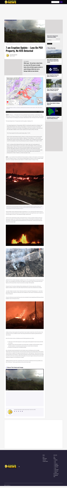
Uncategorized (56, 475)
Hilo (55, 461)
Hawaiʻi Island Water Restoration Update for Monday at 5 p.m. (53, 75)
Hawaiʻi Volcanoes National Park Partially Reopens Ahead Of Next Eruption (53, 61)
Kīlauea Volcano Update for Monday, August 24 (53, 103)
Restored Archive (56, 473)
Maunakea (56, 464)
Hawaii (55, 458)
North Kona (56, 466)
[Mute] (39, 111)
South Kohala (56, 469)
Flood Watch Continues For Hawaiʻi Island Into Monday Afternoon (53, 117)
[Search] (61, 2)
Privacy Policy (45, 458)
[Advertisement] (33, 12)
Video (54, 476)
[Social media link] (14, 411)
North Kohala (56, 465)
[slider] (42, 112)
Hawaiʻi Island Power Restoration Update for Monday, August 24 (53, 89)
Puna (55, 468)
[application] (25, 112)
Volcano (56, 472)
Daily (54, 457)
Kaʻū (55, 462)
